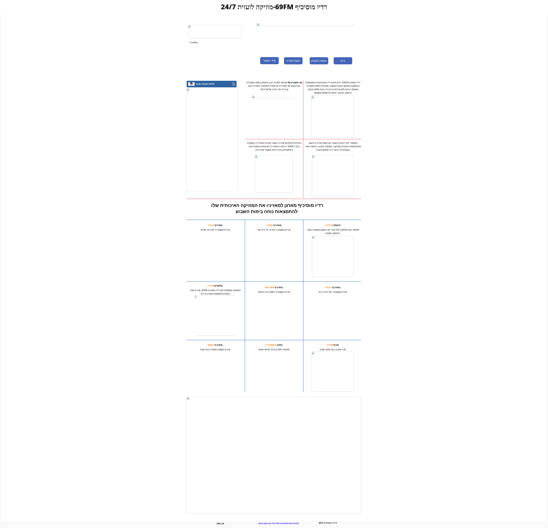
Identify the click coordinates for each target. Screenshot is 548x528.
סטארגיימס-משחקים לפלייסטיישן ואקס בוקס (278, 523)
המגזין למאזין (319, 61)
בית (343, 61)
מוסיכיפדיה (293, 61)
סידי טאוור (269, 60)
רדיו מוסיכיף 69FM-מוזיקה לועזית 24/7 (274, 6)
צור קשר (220, 523)
